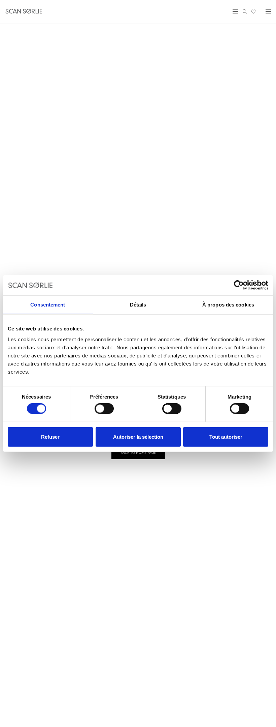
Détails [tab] (138, 305)
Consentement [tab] (47, 305)
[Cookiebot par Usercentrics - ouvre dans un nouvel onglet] (238, 285)
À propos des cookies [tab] (228, 305)
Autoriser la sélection (138, 436)
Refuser (50, 436)
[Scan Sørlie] (24, 11)
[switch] (104, 408)
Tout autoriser (225, 436)
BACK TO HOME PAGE (138, 452)
